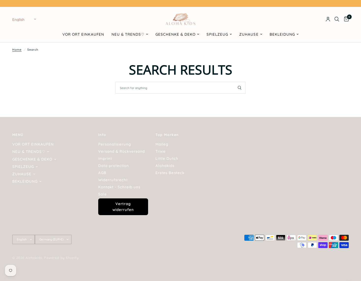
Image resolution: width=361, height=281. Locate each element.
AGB (102, 172)
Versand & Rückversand (121, 151)
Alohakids (164, 165)
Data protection (113, 165)
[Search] (337, 19)
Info (102, 134)
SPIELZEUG (217, 34)
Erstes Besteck (169, 172)
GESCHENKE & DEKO (175, 34)
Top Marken (167, 134)
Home (17, 49)
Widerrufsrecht (113, 179)
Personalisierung (114, 144)
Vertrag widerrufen (123, 206)
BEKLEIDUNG (282, 34)
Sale (102, 194)
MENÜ (18, 134)
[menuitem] (83, 34)
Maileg (161, 144)
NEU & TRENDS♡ (127, 34)
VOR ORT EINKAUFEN (83, 34)
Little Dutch (166, 158)
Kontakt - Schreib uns (119, 187)
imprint (105, 158)
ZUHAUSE (248, 34)
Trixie (160, 151)
